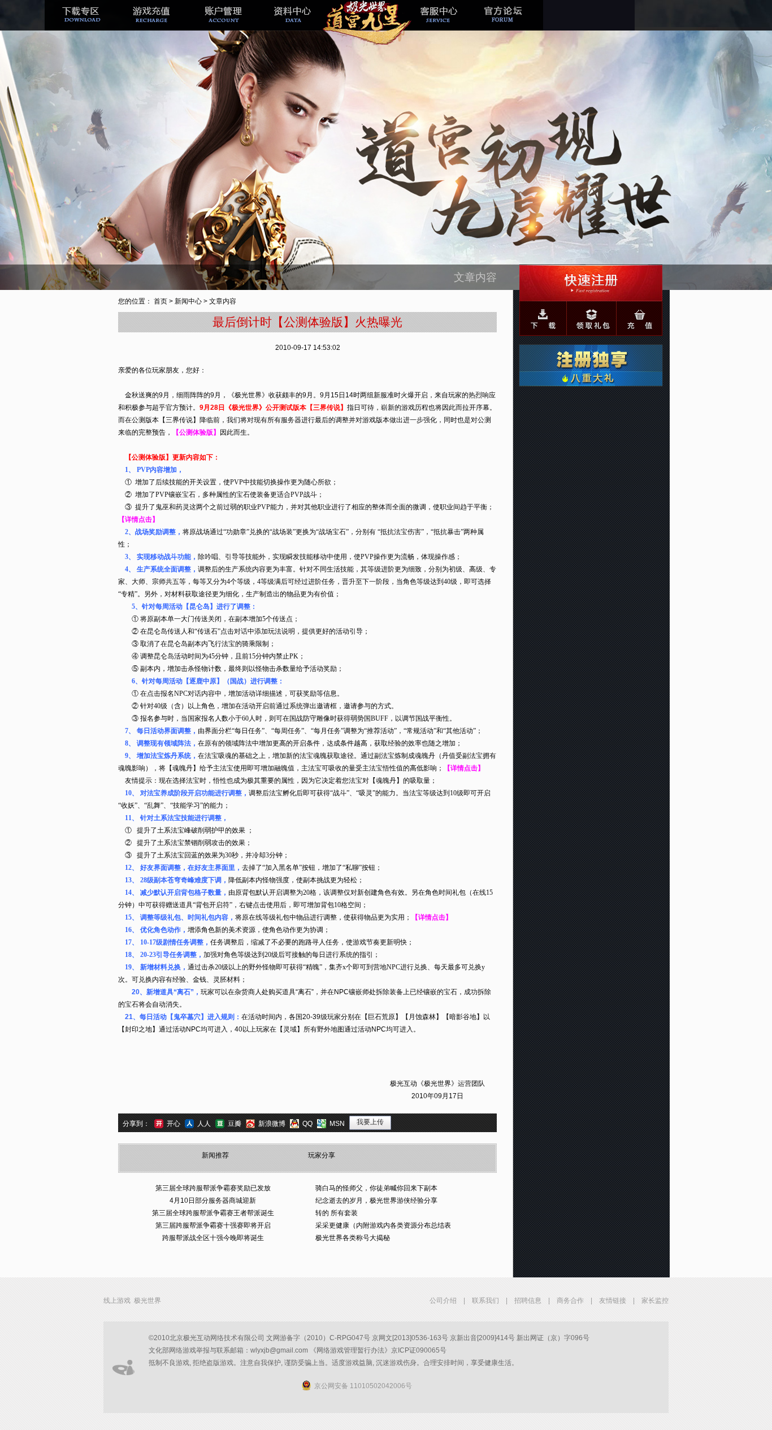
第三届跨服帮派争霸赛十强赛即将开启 (213, 1225)
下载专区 (80, 24)
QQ (307, 1124)
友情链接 (612, 1301)
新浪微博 (271, 1124)
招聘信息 (527, 1301)
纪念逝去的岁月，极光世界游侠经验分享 (376, 1200)
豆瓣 (234, 1124)
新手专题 (365, 24)
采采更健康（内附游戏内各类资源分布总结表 (383, 1225)
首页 (160, 301)
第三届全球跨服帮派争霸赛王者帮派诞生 (213, 1213)
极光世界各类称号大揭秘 (352, 1238)
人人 (204, 1124)
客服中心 (436, 24)
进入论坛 (507, 24)
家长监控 (655, 1301)
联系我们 (485, 1301)
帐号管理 (222, 24)
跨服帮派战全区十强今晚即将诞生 (213, 1238)
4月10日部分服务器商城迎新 (213, 1200)
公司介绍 (443, 1301)
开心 (173, 1124)
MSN (337, 1124)
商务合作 (570, 1301)
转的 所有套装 (336, 1213)
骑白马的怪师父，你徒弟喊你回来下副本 (376, 1188)
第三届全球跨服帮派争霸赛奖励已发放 (213, 1188)
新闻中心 (188, 301)
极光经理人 (293, 24)
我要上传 (370, 1122)
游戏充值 (151, 24)
